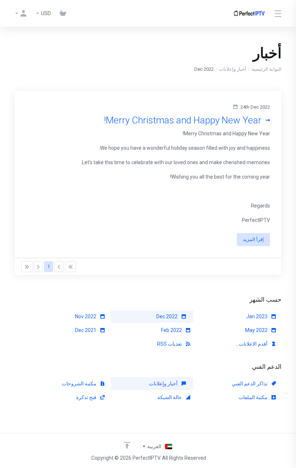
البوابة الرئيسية (267, 69)
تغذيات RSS (170, 344)
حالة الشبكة (170, 397)
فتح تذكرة (86, 397)
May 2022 (257, 330)
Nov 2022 (86, 316)
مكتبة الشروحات (79, 383)
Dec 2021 (86, 330)
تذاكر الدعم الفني (250, 383)
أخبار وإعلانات (232, 69)
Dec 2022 (167, 316)
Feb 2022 (172, 330)
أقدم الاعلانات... (252, 344)
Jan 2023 (257, 316)
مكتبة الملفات (254, 397)
